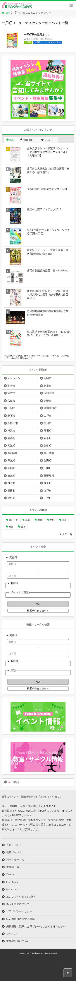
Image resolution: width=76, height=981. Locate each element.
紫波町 (11, 445)
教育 (40, 520)
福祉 (11, 526)
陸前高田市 (50, 408)
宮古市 (11, 393)
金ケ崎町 (49, 453)
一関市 (11, 408)
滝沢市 (11, 430)
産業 (64, 520)
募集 (27, 520)
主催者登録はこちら (18, 941)
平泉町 (11, 460)
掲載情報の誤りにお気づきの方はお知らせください (36, 926)
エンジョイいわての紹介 (20, 896)
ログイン (11, 933)
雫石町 (47, 430)
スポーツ (13, 520)
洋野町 (11, 498)
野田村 (11, 490)
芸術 (23, 526)
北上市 (47, 385)
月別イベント (14, 844)
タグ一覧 (67, 534)
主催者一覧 (12, 867)
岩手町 (47, 438)
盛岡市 (47, 378)
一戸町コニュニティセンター (47, 42)
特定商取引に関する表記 (20, 918)
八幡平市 (13, 423)
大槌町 (11, 468)
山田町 (47, 468)
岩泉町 (11, 475)
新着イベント (14, 852)
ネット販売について (18, 904)
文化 (52, 520)
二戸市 (47, 415)
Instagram (12, 889)
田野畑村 (49, 475)
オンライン (14, 378)
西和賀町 (13, 453)
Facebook (12, 882)
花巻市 (11, 385)
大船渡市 (49, 393)
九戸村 (47, 490)
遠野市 (47, 400)
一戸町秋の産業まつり (37, 34)
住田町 (47, 460)
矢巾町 (47, 445)
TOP (7, 12)
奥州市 (47, 423)
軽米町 (47, 483)
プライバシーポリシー (19, 911)
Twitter (10, 874)
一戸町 (28, 42)
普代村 (11, 483)
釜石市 (11, 415)
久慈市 (11, 400)
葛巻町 (11, 438)
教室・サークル (15, 859)
